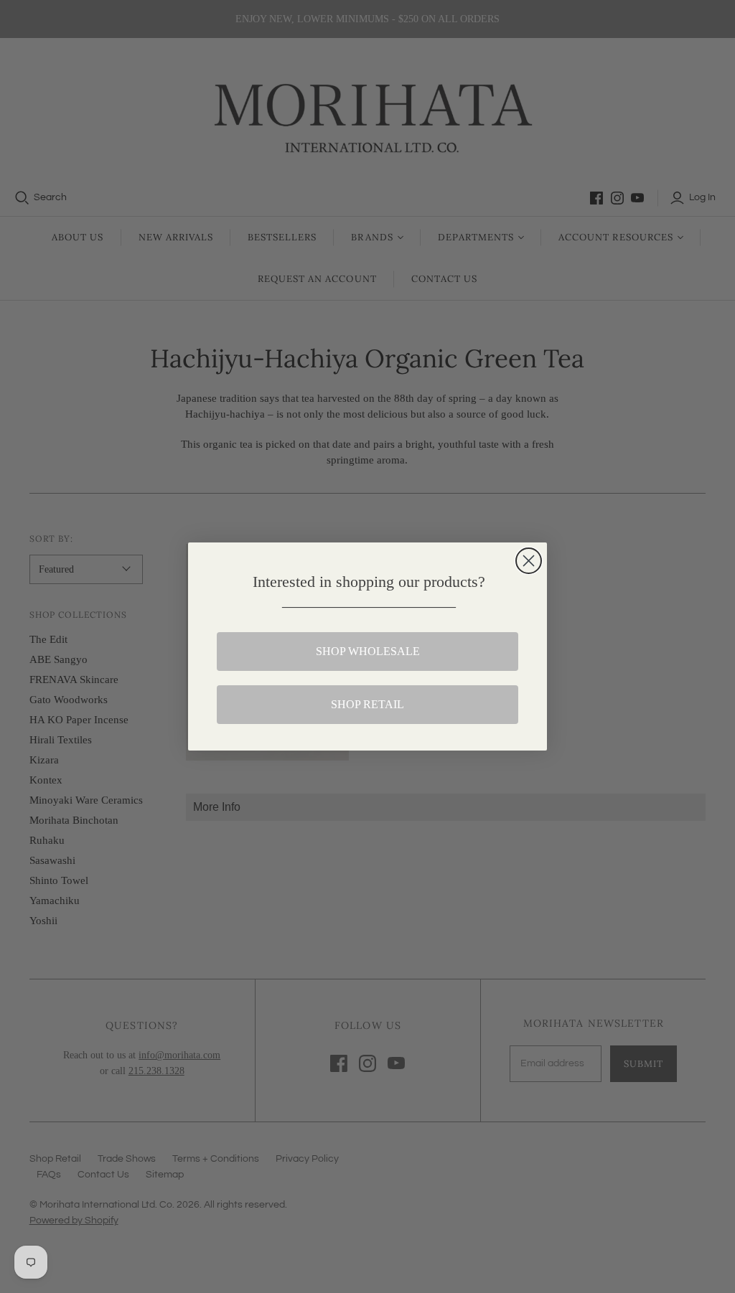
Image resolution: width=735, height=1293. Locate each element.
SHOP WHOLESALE (368, 651)
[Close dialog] (528, 560)
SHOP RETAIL (367, 704)
